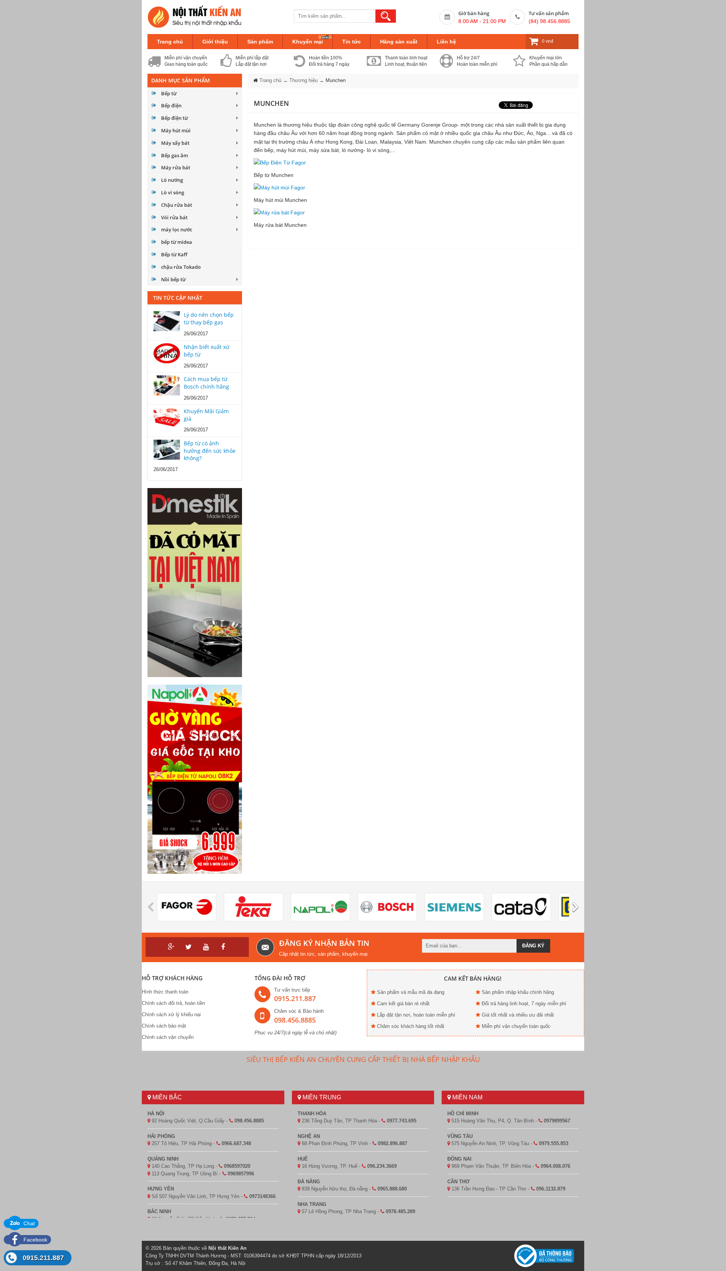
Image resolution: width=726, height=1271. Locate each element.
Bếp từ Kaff (174, 254)
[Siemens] (454, 907)
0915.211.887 (43, 1258)
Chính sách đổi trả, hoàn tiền (173, 1003)
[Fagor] (186, 907)
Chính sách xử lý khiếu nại (171, 1014)
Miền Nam (466, 1097)
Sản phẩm (260, 42)
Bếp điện (171, 105)
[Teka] (253, 907)
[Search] (385, 16)
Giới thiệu (215, 42)
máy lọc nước (176, 229)
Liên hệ (446, 42)
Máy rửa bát (175, 167)
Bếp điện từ (174, 118)
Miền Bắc (166, 1097)
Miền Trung (321, 1097)
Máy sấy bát (175, 143)
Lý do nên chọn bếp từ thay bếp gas (209, 318)
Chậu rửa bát (176, 205)
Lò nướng (172, 180)
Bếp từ (169, 93)
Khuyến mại (307, 42)
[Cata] (521, 907)
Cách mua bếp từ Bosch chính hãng (206, 382)
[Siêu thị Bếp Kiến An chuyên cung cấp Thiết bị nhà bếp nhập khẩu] (194, 17)
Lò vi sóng (172, 192)
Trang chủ (170, 42)
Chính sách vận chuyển (168, 1037)
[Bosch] (387, 907)
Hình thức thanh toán (165, 992)
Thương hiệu (303, 80)
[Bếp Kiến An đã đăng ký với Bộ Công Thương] (544, 1255)
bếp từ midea (176, 242)
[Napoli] (320, 907)
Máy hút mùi (176, 130)
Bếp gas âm (174, 155)
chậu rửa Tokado (181, 267)
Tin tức (351, 42)
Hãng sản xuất (398, 42)
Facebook (34, 1240)
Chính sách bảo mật (164, 1026)
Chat (28, 1223)
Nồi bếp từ (173, 279)
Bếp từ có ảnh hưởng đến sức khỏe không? (210, 451)
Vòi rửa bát (174, 217)
